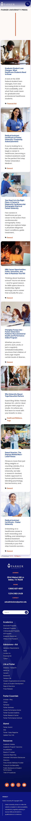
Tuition (5, 658)
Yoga (9, 420)
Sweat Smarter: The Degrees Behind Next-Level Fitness (13, 454)
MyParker (6, 705)
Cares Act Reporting (9, 755)
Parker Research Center (11, 715)
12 (15, 556)
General (10, 168)
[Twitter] (7, 785)
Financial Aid (11, 104)
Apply (5, 650)
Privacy (5, 796)
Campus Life (7, 678)
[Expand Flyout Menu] (27, 4)
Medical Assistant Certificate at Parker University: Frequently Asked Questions (13, 138)
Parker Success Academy (11, 713)
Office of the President (10, 639)
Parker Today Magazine (10, 732)
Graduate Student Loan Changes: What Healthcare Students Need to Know (15, 71)
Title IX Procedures (9, 772)
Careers (5, 673)
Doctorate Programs (9, 625)
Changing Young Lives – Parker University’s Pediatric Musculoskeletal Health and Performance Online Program (15, 334)
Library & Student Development (13, 683)
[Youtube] (24, 785)
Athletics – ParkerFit (9, 668)
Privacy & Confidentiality (11, 765)
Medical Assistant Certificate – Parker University (13, 522)
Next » (18, 556)
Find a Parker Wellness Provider (13, 763)
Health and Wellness (14, 418)
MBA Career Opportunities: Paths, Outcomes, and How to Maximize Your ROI (15, 271)
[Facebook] (13, 785)
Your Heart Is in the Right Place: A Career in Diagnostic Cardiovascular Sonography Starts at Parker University (15, 204)
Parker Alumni (7, 727)
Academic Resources (9, 636)
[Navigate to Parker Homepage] (8, 4)
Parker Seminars (8, 707)
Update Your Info (8, 735)
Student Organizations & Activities (14, 681)
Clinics (5, 702)
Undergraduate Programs (11, 631)
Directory (6, 760)
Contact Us (6, 653)
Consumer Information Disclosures (14, 757)
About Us (6, 670)
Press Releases (8, 689)
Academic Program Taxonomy (12, 747)
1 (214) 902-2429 (15, 593)
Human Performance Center (12, 710)
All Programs (7, 633)
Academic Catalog (9, 744)
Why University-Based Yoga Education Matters (14, 395)
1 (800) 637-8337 (15, 588)
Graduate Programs (9, 628)
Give (4, 730)
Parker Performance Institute (12, 718)
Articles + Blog (7, 699)
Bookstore (6, 676)
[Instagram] (18, 785)
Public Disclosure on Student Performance (12, 769)
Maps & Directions (9, 686)
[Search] (26, 612)
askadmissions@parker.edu (16, 602)
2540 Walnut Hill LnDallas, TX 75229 (15, 578)
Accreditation (7, 749)
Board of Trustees (9, 752)
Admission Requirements (11, 648)
